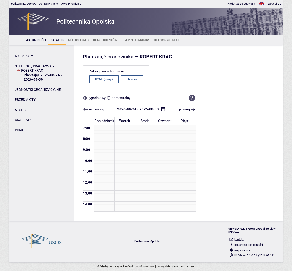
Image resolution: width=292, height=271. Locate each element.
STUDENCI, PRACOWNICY (35, 66)
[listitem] (36, 40)
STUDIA (21, 110)
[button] (192, 98)
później (184, 109)
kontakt (239, 239)
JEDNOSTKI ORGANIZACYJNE (38, 90)
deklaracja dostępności (248, 244)
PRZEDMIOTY (25, 100)
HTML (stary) (104, 79)
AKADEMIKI (24, 120)
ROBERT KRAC (32, 70)
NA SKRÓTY (24, 56)
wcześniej (96, 109)
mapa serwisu (243, 250)
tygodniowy (97, 98)
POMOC (21, 130)
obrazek (132, 79)
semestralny (121, 98)
